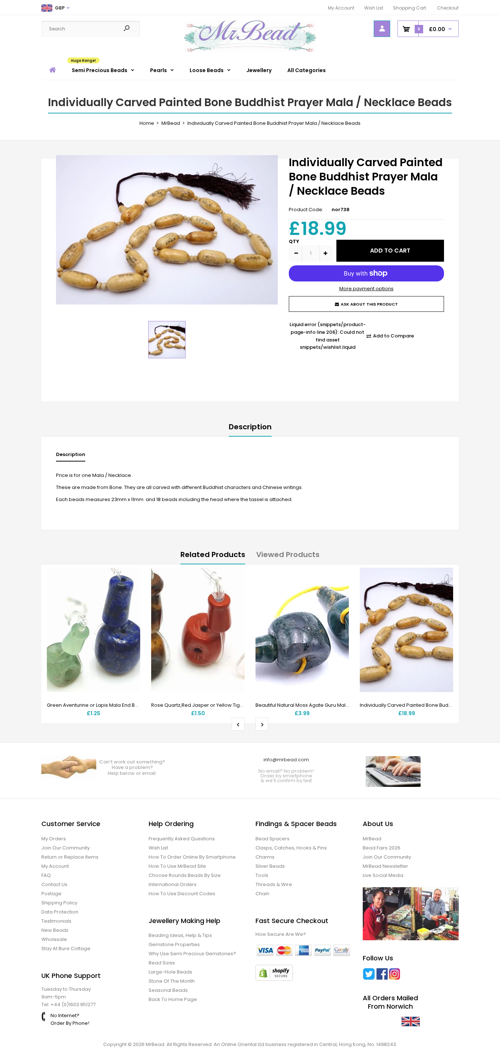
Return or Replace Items (69, 857)
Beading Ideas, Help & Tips (180, 935)
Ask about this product (369, 304)
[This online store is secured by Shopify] (274, 979)
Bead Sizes (162, 962)
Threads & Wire (273, 884)
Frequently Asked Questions (182, 838)
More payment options (366, 288)
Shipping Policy (59, 902)
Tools (261, 875)
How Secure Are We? (280, 934)
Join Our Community (65, 847)
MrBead (372, 838)
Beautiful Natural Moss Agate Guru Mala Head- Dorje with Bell (327, 705)
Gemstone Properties (174, 944)
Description (250, 427)
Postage (51, 893)
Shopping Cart (409, 8)
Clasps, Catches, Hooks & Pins (291, 847)
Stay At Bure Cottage (65, 948)
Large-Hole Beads (170, 971)
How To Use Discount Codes (182, 893)
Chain (262, 893)
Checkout (448, 8)
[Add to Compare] (130, 592)
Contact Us (54, 884)
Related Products (212, 554)
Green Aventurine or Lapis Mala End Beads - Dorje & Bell (113, 705)
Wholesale (54, 939)
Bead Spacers (272, 838)
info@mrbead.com (286, 759)
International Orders (173, 884)
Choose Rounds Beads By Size (185, 875)
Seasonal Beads (168, 990)
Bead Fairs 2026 (381, 847)
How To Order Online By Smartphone (192, 857)
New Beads (54, 930)
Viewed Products (288, 554)
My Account (341, 8)
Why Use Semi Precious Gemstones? (192, 953)
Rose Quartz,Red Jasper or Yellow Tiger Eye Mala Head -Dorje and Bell (234, 705)
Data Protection (59, 911)
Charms (265, 857)
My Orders (53, 838)
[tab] (70, 456)
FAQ (46, 875)
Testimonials (56, 921)
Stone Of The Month (172, 981)
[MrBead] (250, 50)
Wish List (373, 8)
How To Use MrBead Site (177, 866)
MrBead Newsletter (385, 866)
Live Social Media (383, 875)
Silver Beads (270, 866)
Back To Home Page (173, 999)
